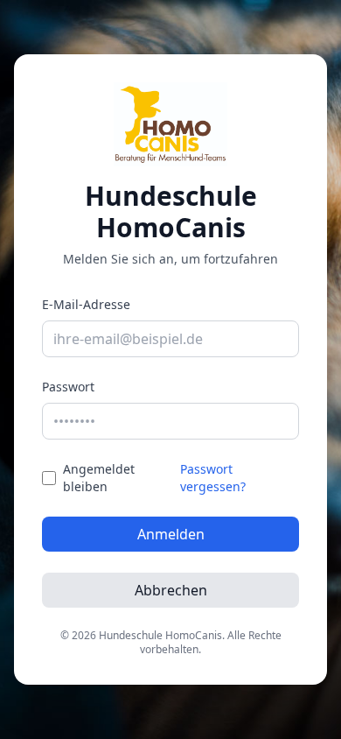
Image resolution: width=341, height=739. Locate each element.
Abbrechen (171, 590)
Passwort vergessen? (213, 478)
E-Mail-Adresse (86, 304)
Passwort (68, 386)
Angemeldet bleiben (99, 478)
